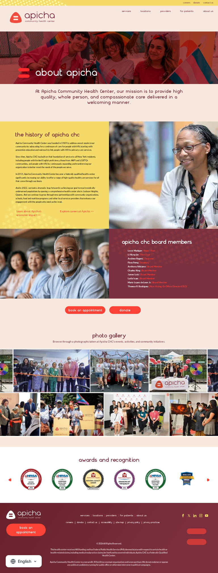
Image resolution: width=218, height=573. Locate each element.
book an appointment (85, 310)
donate (196, 2)
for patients (186, 11)
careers (186, 2)
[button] (208, 479)
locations (145, 11)
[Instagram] (201, 516)
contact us (208, 2)
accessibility (106, 522)
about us (208, 11)
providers (165, 11)
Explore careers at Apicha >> (77, 211)
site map (120, 522)
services (126, 11)
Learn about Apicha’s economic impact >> (28, 212)
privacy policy (133, 522)
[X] (189, 516)
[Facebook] (183, 516)
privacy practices (152, 522)
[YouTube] (206, 516)
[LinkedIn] (195, 516)
